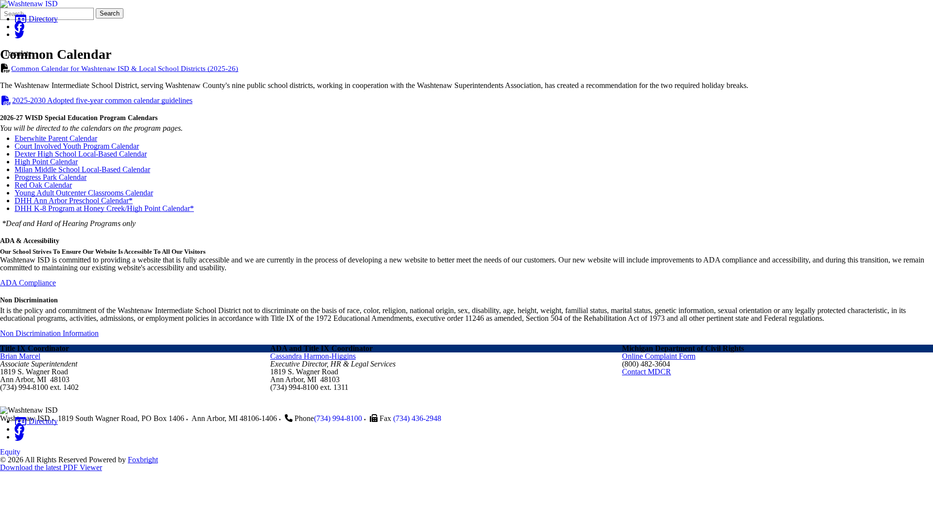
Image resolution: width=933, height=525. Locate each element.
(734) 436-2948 (417, 418)
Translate (18, 53)
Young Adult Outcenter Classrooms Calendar (84, 193)
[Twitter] (19, 34)
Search (110, 13)
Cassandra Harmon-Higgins (313, 356)
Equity (10, 452)
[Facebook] (19, 26)
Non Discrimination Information (49, 333)
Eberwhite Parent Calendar (56, 138)
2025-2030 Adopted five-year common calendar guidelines (102, 100)
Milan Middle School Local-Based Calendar (82, 169)
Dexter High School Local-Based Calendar (81, 154)
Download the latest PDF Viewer (51, 467)
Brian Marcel (20, 356)
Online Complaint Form (658, 356)
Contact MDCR (646, 372)
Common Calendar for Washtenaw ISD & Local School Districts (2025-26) (124, 68)
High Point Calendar (46, 162)
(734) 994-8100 (338, 418)
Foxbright (143, 459)
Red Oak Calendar (43, 185)
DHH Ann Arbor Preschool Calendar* (74, 200)
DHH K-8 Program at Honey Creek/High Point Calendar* (104, 208)
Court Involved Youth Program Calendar (77, 146)
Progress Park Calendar (50, 177)
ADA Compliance (28, 283)
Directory (42, 19)
